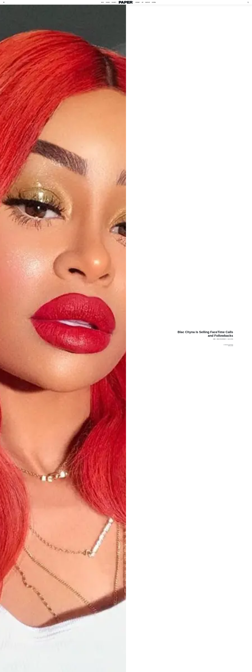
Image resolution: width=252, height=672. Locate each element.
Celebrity (114, 2)
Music (102, 2)
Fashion (108, 2)
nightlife (147, 2)
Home (214, 339)
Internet (137, 2)
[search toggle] (248, 2)
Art (142, 2)
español (154, 2)
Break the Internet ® (221, 339)
